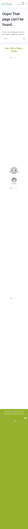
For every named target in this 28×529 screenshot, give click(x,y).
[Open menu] (26, 3)
